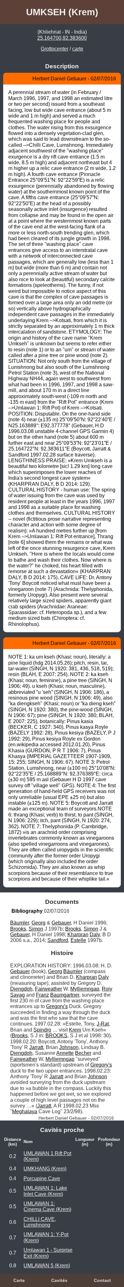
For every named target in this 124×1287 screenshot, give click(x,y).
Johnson (69, 1047)
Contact (102, 1280)
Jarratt (36, 1047)
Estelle (78, 940)
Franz (42, 995)
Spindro (42, 1030)
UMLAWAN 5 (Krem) (47, 1265)
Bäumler (19, 922)
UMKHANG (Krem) (45, 1168)
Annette (65, 1053)
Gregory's (57, 1006)
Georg (38, 922)
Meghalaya (24, 1111)
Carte (19, 1280)
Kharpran (77, 934)
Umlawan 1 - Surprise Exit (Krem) (48, 1252)
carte (77, 48)
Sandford (57, 940)
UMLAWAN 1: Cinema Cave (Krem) (47, 1206)
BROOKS (56, 1035)
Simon (36, 928)
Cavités (59, 1280)
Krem (75, 1030)
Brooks (18, 928)
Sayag (17, 995)
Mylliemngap (84, 989)
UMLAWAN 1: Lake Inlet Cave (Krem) (45, 1190)
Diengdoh (21, 989)
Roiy (107, 989)
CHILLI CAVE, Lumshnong (40, 1222)
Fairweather (48, 989)
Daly (95, 934)
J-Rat (103, 1023)
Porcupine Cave (42, 1178)
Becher (83, 1053)
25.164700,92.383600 (62, 38)
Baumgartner (64, 995)
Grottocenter (54, 48)
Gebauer (61, 922)
